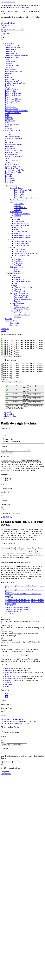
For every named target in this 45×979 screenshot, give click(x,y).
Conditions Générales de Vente (16, 672)
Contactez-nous (10, 680)
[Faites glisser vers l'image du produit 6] (14, 405)
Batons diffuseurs (16, 212)
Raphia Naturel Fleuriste (13, 99)
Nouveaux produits (12, 678)
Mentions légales (11, 670)
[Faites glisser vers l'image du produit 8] (14, 408)
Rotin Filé (8, 77)
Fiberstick (8, 73)
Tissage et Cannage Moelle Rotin (16, 55)
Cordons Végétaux (11, 89)
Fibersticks (9, 146)
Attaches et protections (13, 166)
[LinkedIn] (6, 697)
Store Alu (8, 67)
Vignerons (8, 174)
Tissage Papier (10, 51)
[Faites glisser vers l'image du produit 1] (24, 387)
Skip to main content (8, 2)
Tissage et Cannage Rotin (14, 47)
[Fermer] (2, 731)
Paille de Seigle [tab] (10, 91)
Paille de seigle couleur (13, 95)
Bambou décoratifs (11, 109)
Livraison (8, 669)
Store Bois (8, 63)
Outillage (8, 128)
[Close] (2, 338)
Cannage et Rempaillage (13, 138)
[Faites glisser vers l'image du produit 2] (24, 391)
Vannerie (8, 134)
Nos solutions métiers (12, 130)
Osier (11, 257)
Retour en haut (6, 774)
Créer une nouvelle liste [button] (10, 733)
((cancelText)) (6, 745)
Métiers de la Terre (16, 311)
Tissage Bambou (11, 53)
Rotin (11, 218)
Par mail (15, 723)
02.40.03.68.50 (8, 517)
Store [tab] (7, 59)
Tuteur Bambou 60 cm (13, 612)
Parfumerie (13, 285)
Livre (7, 127)
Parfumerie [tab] (9, 142)
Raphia (12, 239)
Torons (7, 87)
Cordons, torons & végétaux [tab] (15, 83)
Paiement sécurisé (11, 676)
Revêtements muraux (12, 57)
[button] (5, 25)
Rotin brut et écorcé (12, 81)
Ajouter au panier (7, 452)
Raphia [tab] (7, 97)
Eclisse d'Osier (10, 121)
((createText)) (17, 745)
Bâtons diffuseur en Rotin (14, 144)
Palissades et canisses (12, 164)
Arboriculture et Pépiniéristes (15, 170)
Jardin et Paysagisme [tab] (12, 160)
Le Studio (8, 176)
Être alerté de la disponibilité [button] (31, 460)
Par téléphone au (12, 719)
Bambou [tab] (8, 105)
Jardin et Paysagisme (17, 303)
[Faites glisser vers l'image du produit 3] (24, 395)
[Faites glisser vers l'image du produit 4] (24, 399)
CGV (7, 686)
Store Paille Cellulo (12, 65)
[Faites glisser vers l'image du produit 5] (24, 402)
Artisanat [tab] (8, 132)
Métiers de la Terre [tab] (11, 168)
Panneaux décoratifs (12, 154)
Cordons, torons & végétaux (19, 225)
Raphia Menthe (10, 604)
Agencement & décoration (19, 293)
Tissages (8, 158)
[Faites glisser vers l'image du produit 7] (33, 405)
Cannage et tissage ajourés (14, 156)
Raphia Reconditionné (13, 103)
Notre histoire (10, 180)
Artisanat (13, 275)
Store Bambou (10, 61)
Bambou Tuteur (10, 107)
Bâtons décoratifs (11, 148)
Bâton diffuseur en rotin (13, 71)
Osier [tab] (7, 115)
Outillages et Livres (16, 267)
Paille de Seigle (15, 233)
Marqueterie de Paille (12, 136)
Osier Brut (8, 117)
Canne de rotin (10, 79)
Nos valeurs (9, 182)
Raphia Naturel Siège (12, 101)
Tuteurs (7, 162)
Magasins (8, 684)
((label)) (3, 742)
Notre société (9, 178)
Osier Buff (9, 123)
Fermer (4, 27)
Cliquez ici (24, 11)
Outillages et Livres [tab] (12, 125)
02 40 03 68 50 (36, 621)
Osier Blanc (9, 119)
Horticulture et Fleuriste (13, 172)
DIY (6, 140)
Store (11, 202)
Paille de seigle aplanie (13, 93)
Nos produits (9, 43)
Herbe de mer (10, 85)
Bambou (13, 247)
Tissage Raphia (10, 49)
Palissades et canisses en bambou (16, 111)
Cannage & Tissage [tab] (12, 45)
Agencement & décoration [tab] (14, 150)
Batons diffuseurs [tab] (11, 69)
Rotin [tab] (7, 75)
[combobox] (11, 29)
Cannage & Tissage (16, 188)
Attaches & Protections (13, 113)
